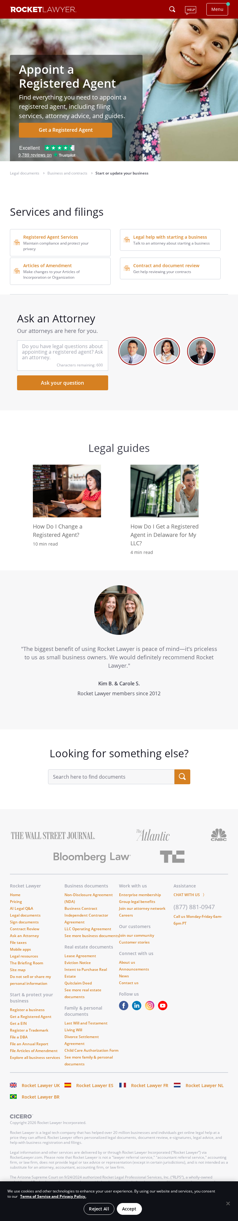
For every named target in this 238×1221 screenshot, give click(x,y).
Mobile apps (20, 949)
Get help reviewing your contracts (162, 271)
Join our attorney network (142, 908)
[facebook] (125, 1008)
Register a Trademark (29, 1030)
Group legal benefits (137, 901)
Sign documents (24, 922)
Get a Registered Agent (66, 129)
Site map (17, 969)
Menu (217, 9)
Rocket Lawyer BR (41, 1097)
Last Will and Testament (86, 1023)
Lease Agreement (80, 955)
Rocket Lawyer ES (94, 1085)
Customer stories (134, 942)
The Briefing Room (26, 963)
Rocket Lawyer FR (149, 1085)
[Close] (228, 1203)
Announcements (134, 969)
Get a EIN (18, 1023)
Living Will (73, 1030)
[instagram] (151, 1008)
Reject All (99, 1209)
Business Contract (80, 908)
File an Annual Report (29, 1043)
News (124, 976)
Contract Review (24, 928)
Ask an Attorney (24, 935)
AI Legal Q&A (21, 908)
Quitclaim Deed (78, 983)
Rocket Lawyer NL (205, 1085)
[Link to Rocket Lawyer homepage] (43, 10)
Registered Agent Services (50, 237)
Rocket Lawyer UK (41, 1085)
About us (127, 962)
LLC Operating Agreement (87, 928)
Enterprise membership (140, 894)
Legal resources (24, 956)
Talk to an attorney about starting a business (171, 243)
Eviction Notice (77, 962)
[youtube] (164, 1008)
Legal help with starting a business (170, 237)
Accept (129, 1209)
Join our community (136, 935)
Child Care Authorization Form (91, 1050)
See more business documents (91, 935)
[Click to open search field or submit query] (172, 9)
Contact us (129, 982)
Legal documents (25, 915)
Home (15, 894)
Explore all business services (35, 1057)
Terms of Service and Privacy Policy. (53, 1196)
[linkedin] (138, 1008)
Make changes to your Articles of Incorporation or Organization (51, 274)
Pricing (16, 901)
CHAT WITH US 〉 (190, 894)
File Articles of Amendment (34, 1050)
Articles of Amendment (47, 265)
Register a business (27, 1009)
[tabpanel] (119, 649)
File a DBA (19, 1037)
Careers (126, 915)
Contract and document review (166, 265)
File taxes (18, 942)
